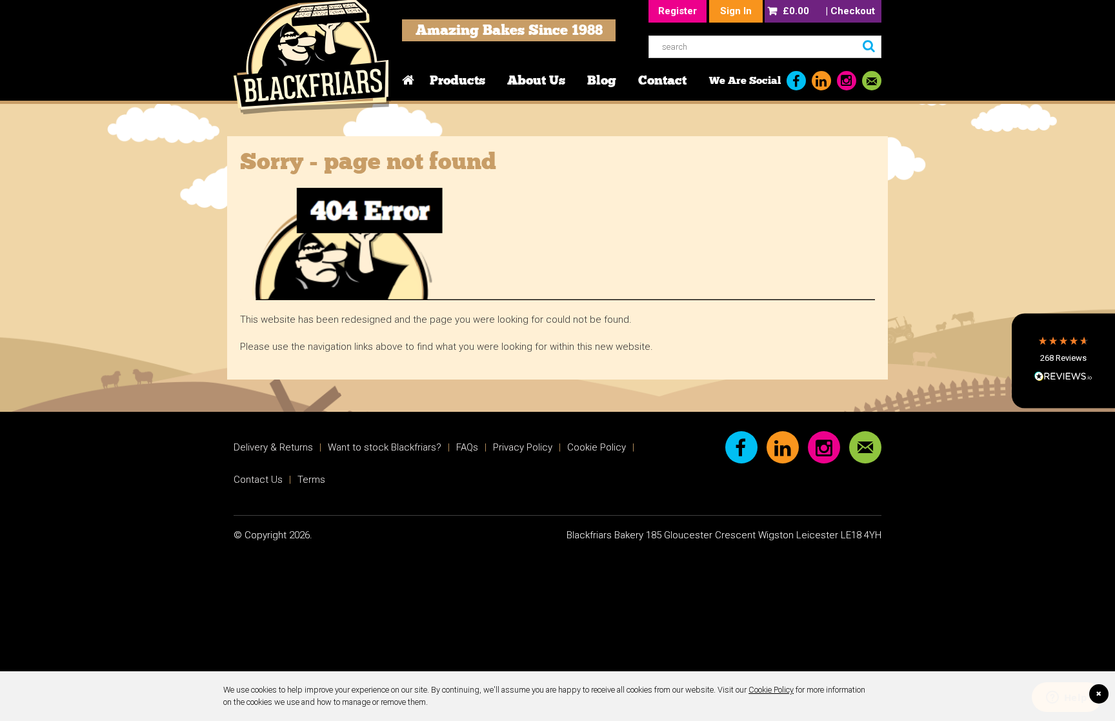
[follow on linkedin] (821, 80)
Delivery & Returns (273, 447)
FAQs (467, 447)
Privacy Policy (522, 447)
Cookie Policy (771, 690)
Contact (662, 80)
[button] (1063, 360)
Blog (601, 80)
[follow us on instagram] (846, 80)
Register (677, 11)
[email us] (871, 80)
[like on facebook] (796, 80)
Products (457, 80)
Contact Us (258, 479)
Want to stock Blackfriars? (384, 447)
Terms (311, 479)
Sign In (736, 11)
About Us (536, 80)
